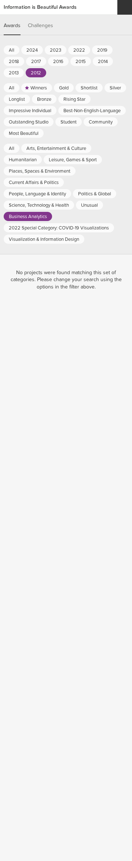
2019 (102, 50)
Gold (64, 88)
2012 (36, 73)
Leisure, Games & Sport (73, 160)
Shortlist (89, 88)
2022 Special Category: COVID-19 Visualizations (59, 228)
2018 (14, 62)
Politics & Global (94, 194)
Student (68, 122)
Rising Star (74, 99)
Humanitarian (23, 160)
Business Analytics (28, 217)
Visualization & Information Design (44, 239)
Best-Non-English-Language (92, 111)
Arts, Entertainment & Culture (56, 148)
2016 (58, 62)
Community (101, 122)
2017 (36, 62)
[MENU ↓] (124, 7)
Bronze (44, 99)
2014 (103, 62)
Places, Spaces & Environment (39, 171)
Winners (38, 88)
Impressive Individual (30, 111)
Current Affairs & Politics (34, 182)
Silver (115, 88)
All (11, 50)
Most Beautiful (23, 133)
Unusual (89, 205)
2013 (14, 73)
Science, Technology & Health (39, 205)
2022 (79, 50)
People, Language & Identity (37, 194)
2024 (32, 50)
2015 (81, 62)
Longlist (17, 99)
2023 (55, 50)
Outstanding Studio (28, 122)
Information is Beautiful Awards (40, 7)
